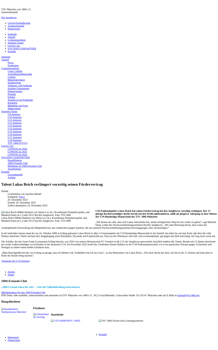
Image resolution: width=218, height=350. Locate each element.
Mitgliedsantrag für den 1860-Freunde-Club (23, 292)
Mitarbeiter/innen (16, 80)
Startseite (12, 34)
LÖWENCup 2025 (17, 151)
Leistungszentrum (17, 40)
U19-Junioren (15, 140)
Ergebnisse (13, 65)
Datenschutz (14, 340)
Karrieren (12, 103)
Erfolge (11, 97)
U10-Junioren (15, 117)
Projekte (12, 94)
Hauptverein (14, 28)
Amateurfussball (16, 26)
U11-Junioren (14, 120)
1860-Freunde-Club (18, 163)
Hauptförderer (15, 160)
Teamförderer (14, 169)
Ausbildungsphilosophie (20, 74)
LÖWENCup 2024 (17, 154)
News (11, 62)
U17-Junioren (15, 137)
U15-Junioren (15, 131)
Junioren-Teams (16, 42)
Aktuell (11, 37)
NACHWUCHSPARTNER (22, 48)
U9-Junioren (14, 114)
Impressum (13, 337)
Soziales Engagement (18, 88)
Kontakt (12, 51)
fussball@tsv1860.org (188, 295)
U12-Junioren (15, 123)
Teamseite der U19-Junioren (15, 261)
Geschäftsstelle (15, 174)
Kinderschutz (14, 82)
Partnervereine (15, 91)
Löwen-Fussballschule (19, 23)
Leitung (11, 77)
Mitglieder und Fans (18, 105)
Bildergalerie (14, 108)
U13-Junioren (15, 125)
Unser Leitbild (15, 71)
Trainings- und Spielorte (20, 85)
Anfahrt (11, 177)
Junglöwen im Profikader (20, 100)
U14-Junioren (15, 128)
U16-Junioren (15, 134)
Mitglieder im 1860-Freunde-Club (25, 166)
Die (9, 17)
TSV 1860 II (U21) (17, 143)
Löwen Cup (14, 45)
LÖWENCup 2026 (17, 148)
